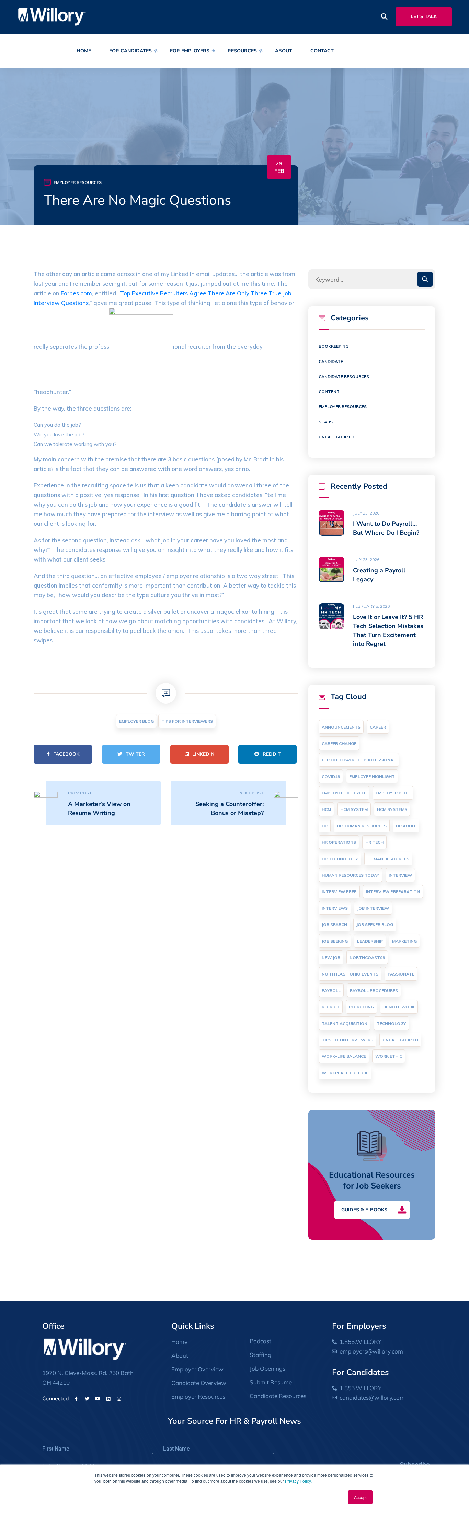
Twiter (135, 754)
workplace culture (345, 1072)
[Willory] (52, 16)
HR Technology (340, 858)
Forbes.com (76, 293)
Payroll (331, 990)
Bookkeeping (333, 346)
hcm (326, 809)
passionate (401, 974)
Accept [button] (360, 1497)
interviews (335, 908)
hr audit (406, 825)
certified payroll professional (359, 760)
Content (329, 391)
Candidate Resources (344, 376)
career (378, 727)
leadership (370, 941)
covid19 (331, 776)
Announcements (341, 727)
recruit (331, 1006)
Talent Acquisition (344, 1023)
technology (391, 1023)
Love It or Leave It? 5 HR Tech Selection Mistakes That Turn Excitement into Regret (388, 630)
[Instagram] (118, 1398)
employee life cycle (344, 792)
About (283, 51)
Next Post (251, 792)
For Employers (189, 51)
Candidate (331, 361)
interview (400, 875)
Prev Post (80, 792)
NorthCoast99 (367, 957)
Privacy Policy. (298, 1481)
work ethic (388, 1056)
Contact (322, 51)
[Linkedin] (108, 1398)
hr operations (339, 842)
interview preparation (393, 891)
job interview (373, 908)
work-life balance (344, 1056)
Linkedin (203, 754)
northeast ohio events (350, 974)
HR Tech (374, 842)
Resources (242, 51)
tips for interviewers (187, 721)
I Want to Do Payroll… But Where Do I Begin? (386, 528)
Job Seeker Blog (374, 924)
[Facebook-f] (76, 1398)
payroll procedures (374, 990)
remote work (399, 1006)
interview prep (339, 891)
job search (334, 924)
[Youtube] (97, 1398)
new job (331, 957)
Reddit (272, 754)
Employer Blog (136, 721)
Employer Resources (78, 182)
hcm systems (392, 809)
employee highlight (372, 776)
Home (84, 51)
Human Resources (388, 858)
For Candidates (130, 51)
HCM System (354, 809)
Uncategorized (336, 436)
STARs (326, 421)
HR (325, 825)
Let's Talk (424, 16)
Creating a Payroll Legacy (379, 574)
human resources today (350, 875)
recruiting (361, 1006)
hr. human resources (362, 825)
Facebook (66, 754)
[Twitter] (86, 1398)
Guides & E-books (364, 1210)
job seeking (335, 941)
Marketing (404, 941)
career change (339, 743)
